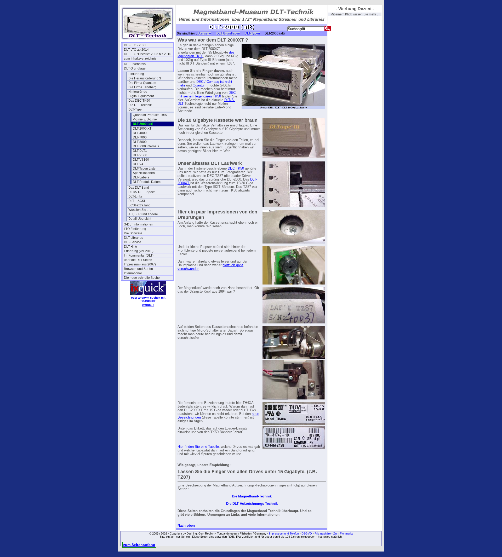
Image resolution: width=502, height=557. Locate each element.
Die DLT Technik (140, 105)
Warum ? (148, 304)
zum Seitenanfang (139, 545)
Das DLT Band (138, 187)
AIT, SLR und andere (143, 214)
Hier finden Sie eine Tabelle (198, 447)
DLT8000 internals (146, 146)
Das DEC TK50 (139, 100)
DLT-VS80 (140, 155)
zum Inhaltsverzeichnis (140, 58)
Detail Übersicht (139, 219)
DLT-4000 (140, 133)
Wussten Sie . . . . (140, 210)
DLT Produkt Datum (147, 182)
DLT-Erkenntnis (135, 64)
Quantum (200, 85)
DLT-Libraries (133, 238)
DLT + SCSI (136, 201)
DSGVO (306, 533)
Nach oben (186, 525)
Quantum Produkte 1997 (150, 115)
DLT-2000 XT (142, 128)
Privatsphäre (323, 533)
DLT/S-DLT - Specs (141, 192)
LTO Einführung (135, 229)
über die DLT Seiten (138, 260)
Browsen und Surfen (138, 269)
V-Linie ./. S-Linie (145, 119)
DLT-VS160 (141, 159)
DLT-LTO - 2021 (135, 45)
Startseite (204, 33)
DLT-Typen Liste (144, 168)
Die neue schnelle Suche (142, 278)
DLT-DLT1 (140, 151)
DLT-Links (135, 196)
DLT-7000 (140, 137)
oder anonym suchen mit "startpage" (148, 299)
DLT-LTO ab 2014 (136, 49)
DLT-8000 (140, 142)
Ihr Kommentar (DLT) (138, 255)
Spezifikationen (144, 173)
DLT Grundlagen (135, 68)
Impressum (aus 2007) (140, 264)
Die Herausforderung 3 (144, 78)
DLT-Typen (136, 109)
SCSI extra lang (139, 205)
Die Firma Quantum (142, 83)
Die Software (133, 233)
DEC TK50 (236, 168)
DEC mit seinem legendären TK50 (207, 94)
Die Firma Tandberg (142, 87)
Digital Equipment (141, 96)
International (133, 273)
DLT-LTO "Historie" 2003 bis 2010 (147, 54)
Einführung (136, 74)
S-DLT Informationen (138, 224)
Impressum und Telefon (284, 533)
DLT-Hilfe (130, 246)
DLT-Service (132, 242)
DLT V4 (138, 164)
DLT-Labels (141, 177)
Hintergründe (137, 92)
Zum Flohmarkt (343, 533)
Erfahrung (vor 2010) (138, 251)
